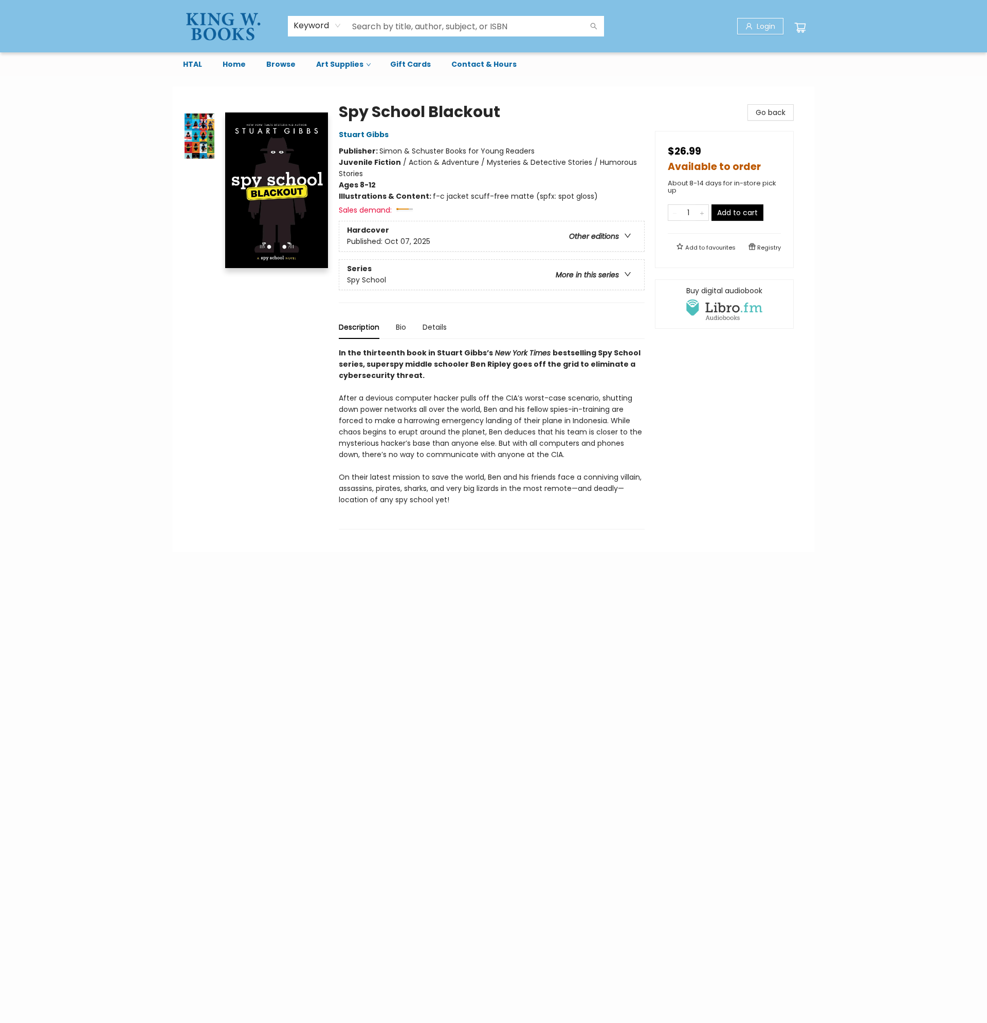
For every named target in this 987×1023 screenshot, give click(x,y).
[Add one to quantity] (702, 212)
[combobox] (317, 25)
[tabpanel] (492, 438)
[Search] (593, 26)
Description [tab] (359, 327)
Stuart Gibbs (364, 134)
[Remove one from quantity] (674, 212)
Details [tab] (435, 327)
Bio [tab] (401, 327)
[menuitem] (192, 64)
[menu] (493, 64)
